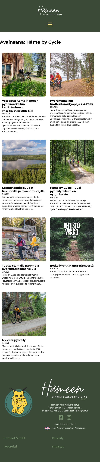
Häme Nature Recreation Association (68, 428)
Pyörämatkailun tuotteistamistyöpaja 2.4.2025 (71, 102)
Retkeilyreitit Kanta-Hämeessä (72, 265)
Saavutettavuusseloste (65, 424)
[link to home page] (50, 10)
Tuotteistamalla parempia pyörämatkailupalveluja (20, 267)
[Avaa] (50, 24)
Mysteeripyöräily (14, 340)
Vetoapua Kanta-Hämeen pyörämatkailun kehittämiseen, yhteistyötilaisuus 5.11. (20, 105)
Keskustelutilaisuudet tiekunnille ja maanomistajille (23, 189)
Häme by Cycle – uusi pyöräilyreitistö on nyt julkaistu (65, 191)
